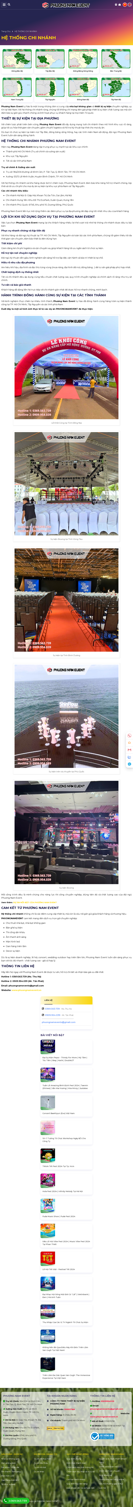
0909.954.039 (52, 1015)
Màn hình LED (7, 1476)
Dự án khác (39, 1471)
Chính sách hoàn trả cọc (110, 1467)
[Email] (129, 750)
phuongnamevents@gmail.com (58, 1022)
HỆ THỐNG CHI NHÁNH (26, 31)
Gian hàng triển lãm (10, 1480)
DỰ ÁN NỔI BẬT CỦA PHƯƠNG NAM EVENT (35, 902)
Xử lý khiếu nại (105, 1475)
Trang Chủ (6, 31)
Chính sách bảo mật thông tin (80, 1467)
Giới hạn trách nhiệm (75, 1479)
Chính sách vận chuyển (109, 1471)
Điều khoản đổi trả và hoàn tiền (80, 1488)
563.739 (52, 1009)
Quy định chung (73, 1459)
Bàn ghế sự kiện (8, 1463)
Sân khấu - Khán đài (10, 1467)
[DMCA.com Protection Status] (55, 1429)
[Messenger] (129, 764)
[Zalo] (129, 757)
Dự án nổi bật (40, 1467)
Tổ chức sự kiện (8, 1484)
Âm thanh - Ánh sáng (11, 1471)
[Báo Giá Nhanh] (129, 742)
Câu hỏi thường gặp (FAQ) (111, 1484)
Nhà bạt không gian (10, 1459)
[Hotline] (129, 735)
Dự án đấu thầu (41, 1463)
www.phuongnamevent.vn (26, 990)
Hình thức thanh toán (76, 1463)
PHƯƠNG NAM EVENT (47, 1501)
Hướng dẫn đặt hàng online (111, 1479)
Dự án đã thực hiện (42, 1459)
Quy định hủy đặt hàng (76, 1484)
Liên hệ (102, 1488)
